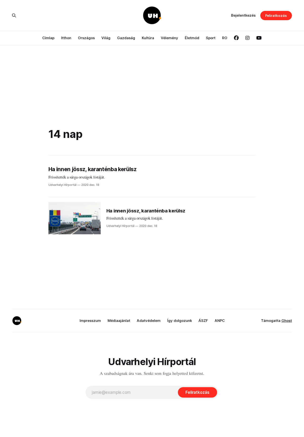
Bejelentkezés (243, 15)
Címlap (48, 38)
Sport (210, 38)
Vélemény (169, 38)
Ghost (286, 320)
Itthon (66, 38)
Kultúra (148, 38)
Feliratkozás (276, 15)
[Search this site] (14, 15)
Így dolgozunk (179, 320)
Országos (86, 38)
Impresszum (90, 320)
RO (224, 38)
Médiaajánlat (119, 320)
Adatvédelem (149, 320)
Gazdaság (126, 38)
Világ (105, 38)
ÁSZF (203, 320)
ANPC (220, 320)
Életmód (192, 38)
